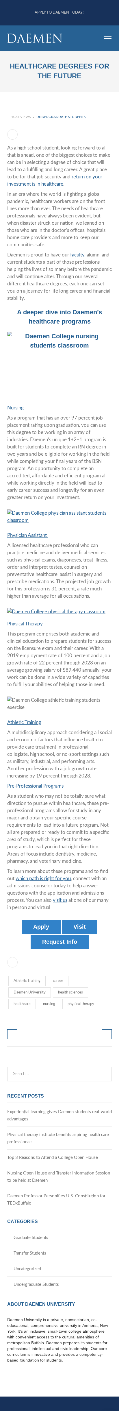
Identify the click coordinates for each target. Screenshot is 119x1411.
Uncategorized (27, 1269)
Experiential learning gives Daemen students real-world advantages (59, 1115)
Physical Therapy (25, 623)
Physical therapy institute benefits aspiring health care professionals (58, 1138)
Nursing (15, 407)
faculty (77, 254)
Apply (41, 927)
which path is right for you (43, 878)
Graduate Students (31, 1237)
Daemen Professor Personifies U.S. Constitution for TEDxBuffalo (56, 1199)
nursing (49, 1004)
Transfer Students (30, 1253)
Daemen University (30, 992)
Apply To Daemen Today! (59, 12)
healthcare (22, 1004)
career (58, 981)
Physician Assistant (27, 535)
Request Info (59, 942)
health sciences (70, 992)
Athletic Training (24, 722)
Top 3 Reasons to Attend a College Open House (52, 1157)
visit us (60, 900)
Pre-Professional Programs (35, 786)
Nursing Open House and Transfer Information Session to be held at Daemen (58, 1177)
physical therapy (81, 1004)
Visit (79, 927)
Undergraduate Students (61, 117)
